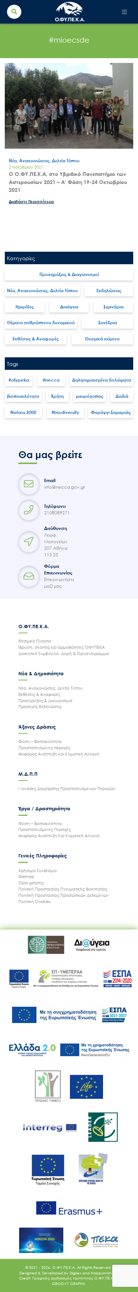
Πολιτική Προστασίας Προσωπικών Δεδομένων (63, 895)
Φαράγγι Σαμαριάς (111, 412)
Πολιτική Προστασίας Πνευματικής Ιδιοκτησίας (62, 888)
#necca (51, 380)
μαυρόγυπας (89, 396)
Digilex (76, 1273)
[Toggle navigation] (124, 11)
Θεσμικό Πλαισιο (34, 640)
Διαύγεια (69, 306)
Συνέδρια (107, 322)
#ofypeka (18, 380)
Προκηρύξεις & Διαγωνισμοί (69, 274)
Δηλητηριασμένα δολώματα (101, 380)
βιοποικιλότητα (23, 396)
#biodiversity (65, 412)
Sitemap (26, 876)
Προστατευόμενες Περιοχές (44, 829)
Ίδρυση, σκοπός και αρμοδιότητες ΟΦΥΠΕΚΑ (61, 647)
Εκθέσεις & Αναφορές (36, 338)
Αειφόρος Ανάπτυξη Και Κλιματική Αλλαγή (59, 835)
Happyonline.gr (105, 1273)
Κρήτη (57, 396)
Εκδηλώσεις (108, 290)
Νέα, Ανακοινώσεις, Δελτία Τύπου (42, 290)
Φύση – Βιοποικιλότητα (40, 741)
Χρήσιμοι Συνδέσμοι (37, 870)
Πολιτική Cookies (34, 901)
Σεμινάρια (113, 306)
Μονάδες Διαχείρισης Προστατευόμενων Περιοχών (67, 788)
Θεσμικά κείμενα (102, 338)
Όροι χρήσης (31, 882)
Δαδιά (122, 396)
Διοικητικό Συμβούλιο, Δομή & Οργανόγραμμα (63, 653)
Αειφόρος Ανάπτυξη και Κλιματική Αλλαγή (58, 753)
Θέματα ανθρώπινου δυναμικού (41, 322)
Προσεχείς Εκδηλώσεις (39, 706)
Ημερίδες (24, 306)
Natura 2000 (23, 412)
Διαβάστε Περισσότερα (31, 201)
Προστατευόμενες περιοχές (44, 747)
